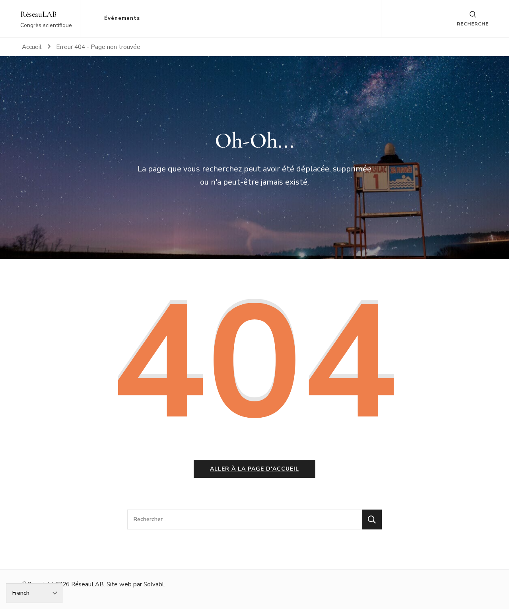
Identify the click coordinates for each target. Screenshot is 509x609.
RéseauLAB (38, 14)
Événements (122, 18)
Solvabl (154, 584)
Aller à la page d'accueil (254, 469)
